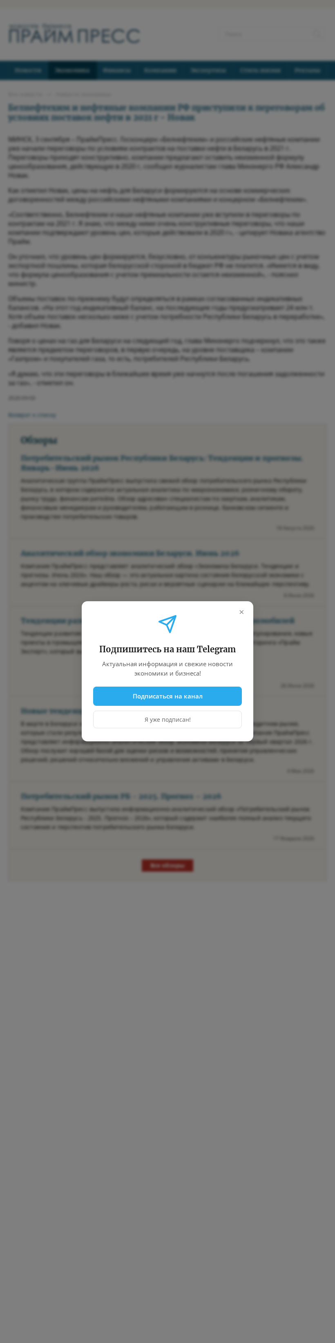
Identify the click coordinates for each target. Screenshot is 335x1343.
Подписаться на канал (168, 696)
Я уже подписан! (168, 720)
